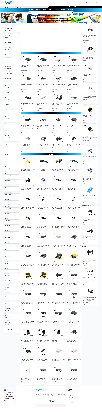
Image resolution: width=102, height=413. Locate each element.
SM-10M (7, 90)
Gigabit (7, 147)
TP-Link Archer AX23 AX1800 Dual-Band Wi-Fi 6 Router (58, 104)
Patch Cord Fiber (7, 81)
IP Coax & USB (8, 199)
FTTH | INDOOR (9, 73)
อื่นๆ (6, 140)
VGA (7, 154)
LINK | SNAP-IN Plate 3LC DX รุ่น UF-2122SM (27, 243)
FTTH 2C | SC (8, 78)
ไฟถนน (7, 296)
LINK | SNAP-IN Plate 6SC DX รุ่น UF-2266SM (27, 205)
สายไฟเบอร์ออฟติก (7, 57)
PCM (7, 166)
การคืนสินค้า (71, 402)
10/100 (7, 144)
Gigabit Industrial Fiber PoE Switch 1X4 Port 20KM (58, 338)
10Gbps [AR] (8, 180)
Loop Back (8, 137)
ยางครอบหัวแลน (8, 225)
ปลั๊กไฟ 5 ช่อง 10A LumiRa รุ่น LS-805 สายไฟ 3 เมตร (58, 66)
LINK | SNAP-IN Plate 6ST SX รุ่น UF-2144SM (58, 186)
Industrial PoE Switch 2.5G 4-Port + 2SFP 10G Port (73, 126)
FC (6, 130)
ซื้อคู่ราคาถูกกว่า (7, 23)
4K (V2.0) (7, 187)
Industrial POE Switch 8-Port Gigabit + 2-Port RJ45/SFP (43, 126)
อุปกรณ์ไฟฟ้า (6, 301)
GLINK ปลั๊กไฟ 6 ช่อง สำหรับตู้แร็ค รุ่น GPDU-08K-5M (58, 167)
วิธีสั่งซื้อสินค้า (71, 395)
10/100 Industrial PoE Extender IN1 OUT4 (27, 85)
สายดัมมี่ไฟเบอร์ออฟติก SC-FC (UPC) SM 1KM (27, 281)
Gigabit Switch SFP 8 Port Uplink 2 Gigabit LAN (27, 126)
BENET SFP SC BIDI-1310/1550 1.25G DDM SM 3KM (89, 95)
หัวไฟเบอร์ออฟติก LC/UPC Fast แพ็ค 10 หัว (89, 196)
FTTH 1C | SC (8, 75)
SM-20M (7, 94)
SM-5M (7, 87)
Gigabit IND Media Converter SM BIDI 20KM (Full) (73, 145)
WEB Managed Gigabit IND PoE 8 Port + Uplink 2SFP (74, 281)
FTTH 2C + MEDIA (9, 28)
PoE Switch (8, 206)
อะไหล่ (7, 54)
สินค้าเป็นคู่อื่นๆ (8, 30)
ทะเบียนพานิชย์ (73, 6)
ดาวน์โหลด (71, 9)
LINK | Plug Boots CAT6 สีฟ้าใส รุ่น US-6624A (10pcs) (43, 186)
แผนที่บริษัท (71, 392)
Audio (7, 156)
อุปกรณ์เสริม (8, 168)
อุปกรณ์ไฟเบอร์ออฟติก (8, 33)
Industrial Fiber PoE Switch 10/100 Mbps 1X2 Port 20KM (27, 338)
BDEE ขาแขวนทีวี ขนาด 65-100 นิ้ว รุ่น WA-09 (89, 278)
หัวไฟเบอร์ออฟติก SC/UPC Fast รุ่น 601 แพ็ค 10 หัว (89, 177)
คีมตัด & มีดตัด (8, 324)
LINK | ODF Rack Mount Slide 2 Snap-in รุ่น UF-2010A (43, 145)
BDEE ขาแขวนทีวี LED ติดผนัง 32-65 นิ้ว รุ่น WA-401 (90, 298)
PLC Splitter (8, 254)
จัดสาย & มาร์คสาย (9, 242)
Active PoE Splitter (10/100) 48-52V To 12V (43, 357)
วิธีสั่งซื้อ (38, 9)
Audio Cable (8, 201)
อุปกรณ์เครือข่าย (7, 204)
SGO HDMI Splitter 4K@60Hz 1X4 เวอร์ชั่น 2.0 (27, 104)
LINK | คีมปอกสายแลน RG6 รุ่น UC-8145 (27, 167)
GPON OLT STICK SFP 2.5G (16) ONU (58, 84)
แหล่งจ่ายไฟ (6, 273)
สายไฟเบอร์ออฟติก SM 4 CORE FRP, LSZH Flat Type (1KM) (89, 136)
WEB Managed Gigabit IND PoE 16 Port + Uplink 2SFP (27, 66)
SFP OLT (7, 249)
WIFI (7, 211)
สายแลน (7, 213)
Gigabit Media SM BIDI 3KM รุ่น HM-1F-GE (58, 145)
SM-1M (7, 82)
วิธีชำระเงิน (50, 9)
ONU (7, 251)
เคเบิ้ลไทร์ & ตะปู (9, 329)
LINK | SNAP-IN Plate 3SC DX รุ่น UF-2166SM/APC (43, 224)
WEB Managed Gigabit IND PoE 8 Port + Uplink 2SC (28, 300)
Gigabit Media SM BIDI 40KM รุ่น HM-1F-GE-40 (58, 281)
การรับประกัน (32, 9)
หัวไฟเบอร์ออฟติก (7, 123)
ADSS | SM (8, 59)
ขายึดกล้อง (8, 284)
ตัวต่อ (7, 132)
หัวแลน (7, 218)
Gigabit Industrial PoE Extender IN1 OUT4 (73, 66)
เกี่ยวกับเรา (60, 6)
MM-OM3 (8, 102)
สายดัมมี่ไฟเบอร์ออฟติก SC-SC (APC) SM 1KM (73, 262)
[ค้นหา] (72, 12)
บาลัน (7, 289)
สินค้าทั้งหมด (64, 9)
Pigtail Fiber (6, 109)
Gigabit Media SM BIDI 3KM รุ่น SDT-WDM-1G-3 (89, 218)
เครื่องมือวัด (8, 322)
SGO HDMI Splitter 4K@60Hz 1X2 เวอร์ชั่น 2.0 (73, 85)
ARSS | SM (8, 61)
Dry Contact (8, 163)
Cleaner (7, 44)
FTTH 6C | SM (8, 71)
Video (7, 159)
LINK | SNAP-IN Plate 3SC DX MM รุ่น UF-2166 (73, 224)
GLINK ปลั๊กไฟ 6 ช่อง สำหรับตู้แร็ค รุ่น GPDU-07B (73, 167)
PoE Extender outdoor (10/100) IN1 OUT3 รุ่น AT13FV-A (58, 357)
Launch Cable (8, 42)
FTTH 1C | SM (8, 63)
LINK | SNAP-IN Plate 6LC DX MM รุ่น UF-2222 (73, 205)
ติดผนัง (7, 263)
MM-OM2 (8, 99)
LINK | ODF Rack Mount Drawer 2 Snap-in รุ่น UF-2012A (27, 145)
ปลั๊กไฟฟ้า (7, 303)
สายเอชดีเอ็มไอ (7, 185)
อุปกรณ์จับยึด (8, 327)
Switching (7, 275)
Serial (7, 161)
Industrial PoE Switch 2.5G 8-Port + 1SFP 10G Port (58, 319)
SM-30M (7, 97)
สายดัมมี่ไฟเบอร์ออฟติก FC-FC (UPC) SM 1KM (43, 281)
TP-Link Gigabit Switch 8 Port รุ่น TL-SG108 (73, 104)
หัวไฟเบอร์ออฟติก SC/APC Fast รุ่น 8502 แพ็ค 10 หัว (90, 157)
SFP (6, 315)
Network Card (8, 317)
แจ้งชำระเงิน (57, 9)
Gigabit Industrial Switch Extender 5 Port (43, 85)
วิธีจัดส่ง (44, 9)
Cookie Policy (71, 403)
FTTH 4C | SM (8, 68)
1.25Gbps (7, 173)
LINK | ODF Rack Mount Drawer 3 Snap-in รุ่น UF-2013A (27, 262)
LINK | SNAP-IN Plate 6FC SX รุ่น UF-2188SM (27, 224)
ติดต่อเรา (66, 6)
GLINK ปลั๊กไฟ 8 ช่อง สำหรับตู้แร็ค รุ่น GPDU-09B (43, 167)
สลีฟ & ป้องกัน (8, 47)
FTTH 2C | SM (8, 66)
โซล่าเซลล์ (6, 294)
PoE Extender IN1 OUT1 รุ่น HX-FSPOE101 (26, 376)
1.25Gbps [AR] (8, 175)
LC (6, 128)
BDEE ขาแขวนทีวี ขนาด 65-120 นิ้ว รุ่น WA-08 (89, 259)
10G (6, 149)
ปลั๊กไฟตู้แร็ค (8, 237)
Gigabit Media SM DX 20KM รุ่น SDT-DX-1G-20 (89, 237)
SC (6, 125)
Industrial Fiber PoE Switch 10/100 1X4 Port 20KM (74, 338)
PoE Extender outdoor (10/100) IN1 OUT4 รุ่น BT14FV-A (73, 357)
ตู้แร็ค (7, 230)
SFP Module (6, 171)
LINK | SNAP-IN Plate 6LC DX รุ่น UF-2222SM (58, 205)
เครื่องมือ (7, 37)
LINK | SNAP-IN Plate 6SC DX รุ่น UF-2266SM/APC (73, 186)
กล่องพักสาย (8, 49)
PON (5, 245)
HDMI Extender (8, 194)
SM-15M (7, 92)
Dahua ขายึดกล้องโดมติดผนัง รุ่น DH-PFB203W (89, 75)
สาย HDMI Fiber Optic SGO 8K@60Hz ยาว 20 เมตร (90, 55)
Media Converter (7, 142)
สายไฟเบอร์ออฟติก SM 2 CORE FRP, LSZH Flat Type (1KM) (89, 116)
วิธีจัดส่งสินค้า (71, 397)
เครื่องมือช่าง (6, 320)
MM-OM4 (8, 104)
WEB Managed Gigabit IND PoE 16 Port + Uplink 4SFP (43, 66)
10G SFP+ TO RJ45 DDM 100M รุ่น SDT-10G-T (43, 104)
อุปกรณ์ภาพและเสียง (8, 192)
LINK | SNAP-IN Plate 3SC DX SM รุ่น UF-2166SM (58, 224)
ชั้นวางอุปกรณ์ (8, 232)
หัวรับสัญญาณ (8, 308)
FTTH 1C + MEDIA (9, 25)
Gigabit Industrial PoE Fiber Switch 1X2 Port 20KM (43, 338)
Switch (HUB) (8, 208)
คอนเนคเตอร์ (8, 292)
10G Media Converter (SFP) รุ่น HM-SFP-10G (58, 126)
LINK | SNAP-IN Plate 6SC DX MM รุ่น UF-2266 (43, 205)
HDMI (7, 151)
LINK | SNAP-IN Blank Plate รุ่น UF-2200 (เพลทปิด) (43, 243)
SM (6, 111)
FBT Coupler (8, 256)
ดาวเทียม (5, 306)
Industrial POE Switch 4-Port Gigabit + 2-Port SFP (58, 376)
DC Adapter (8, 277)
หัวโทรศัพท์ (8, 220)
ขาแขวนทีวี (6, 261)
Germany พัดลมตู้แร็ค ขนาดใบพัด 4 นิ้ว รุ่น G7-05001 (27, 186)
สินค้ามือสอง (6, 313)
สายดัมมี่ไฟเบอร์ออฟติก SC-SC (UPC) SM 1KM (58, 262)
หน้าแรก (54, 6)
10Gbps (7, 178)
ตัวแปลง (7, 135)
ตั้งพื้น (7, 268)
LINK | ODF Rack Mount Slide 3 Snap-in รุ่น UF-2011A (43, 262)
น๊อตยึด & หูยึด (8, 235)
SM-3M (7, 85)
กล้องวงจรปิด (6, 282)
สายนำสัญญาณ (8, 287)
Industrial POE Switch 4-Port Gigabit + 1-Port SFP (74, 376)
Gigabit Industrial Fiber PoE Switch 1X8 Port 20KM (27, 357)
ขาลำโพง (7, 270)
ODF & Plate (8, 35)
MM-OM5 (7, 106)
